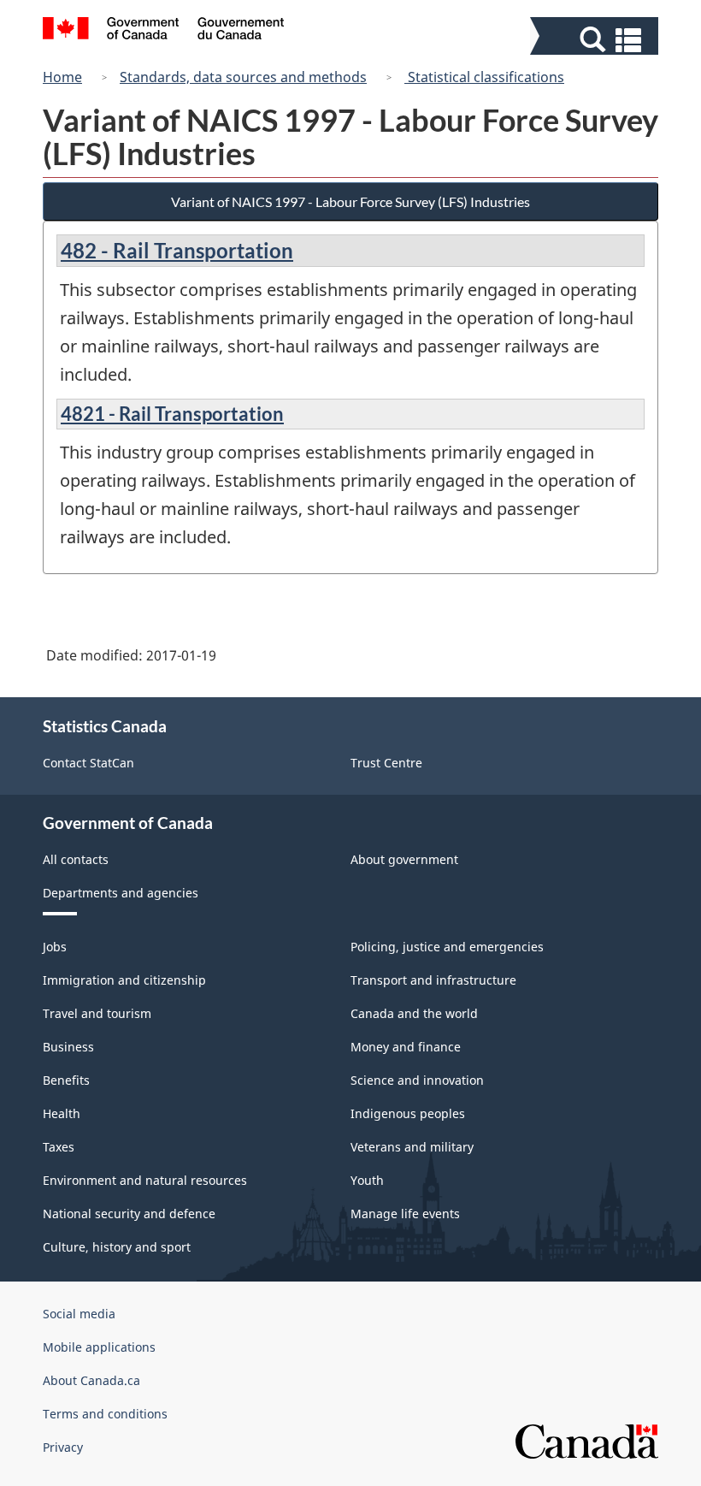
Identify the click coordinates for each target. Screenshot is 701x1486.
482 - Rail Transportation (177, 250)
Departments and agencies (120, 893)
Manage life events (405, 1213)
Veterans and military (412, 1147)
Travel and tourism (97, 1013)
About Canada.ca (91, 1380)
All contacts (76, 859)
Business (68, 1047)
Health (61, 1113)
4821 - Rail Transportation (172, 413)
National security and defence (129, 1213)
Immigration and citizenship (124, 980)
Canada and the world (414, 1013)
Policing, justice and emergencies (447, 946)
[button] (596, 40)
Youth (367, 1180)
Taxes (58, 1147)
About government (404, 859)
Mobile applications (99, 1347)
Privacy (63, 1447)
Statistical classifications (484, 77)
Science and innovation (417, 1080)
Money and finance (405, 1047)
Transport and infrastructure (433, 980)
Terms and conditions (105, 1414)
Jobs (55, 946)
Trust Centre (386, 763)
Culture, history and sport (117, 1247)
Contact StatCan (88, 763)
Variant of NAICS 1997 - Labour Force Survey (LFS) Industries (350, 201)
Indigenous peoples (407, 1113)
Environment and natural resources (145, 1180)
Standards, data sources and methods (243, 77)
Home (62, 77)
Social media (79, 1313)
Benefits (66, 1080)
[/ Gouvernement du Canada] (164, 30)
